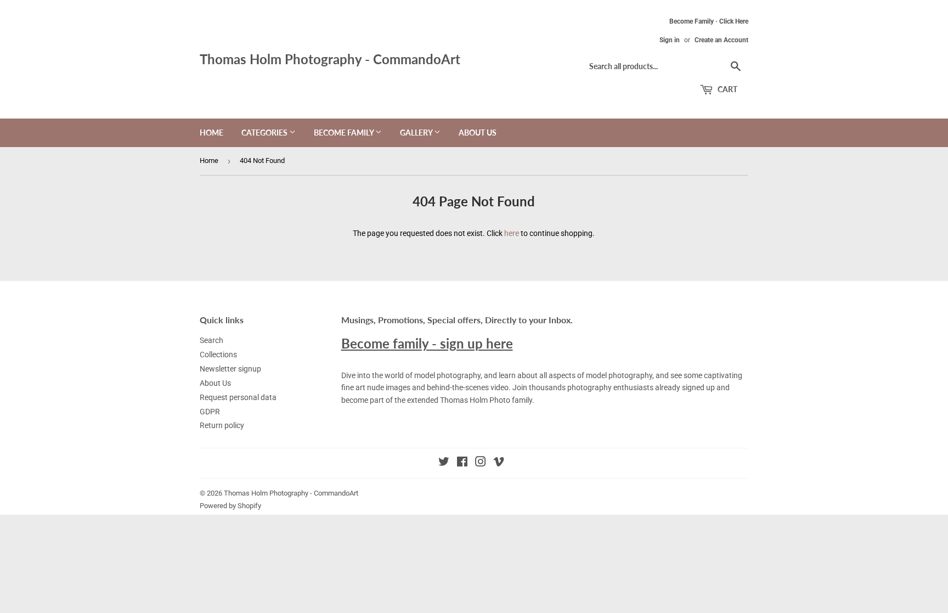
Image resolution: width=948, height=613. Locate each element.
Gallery (417, 132)
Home (211, 132)
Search (211, 340)
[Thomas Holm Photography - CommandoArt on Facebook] (462, 463)
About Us (477, 132)
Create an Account (721, 40)
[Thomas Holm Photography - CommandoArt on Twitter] (443, 463)
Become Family (344, 132)
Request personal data (238, 397)
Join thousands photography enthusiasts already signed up (613, 387)
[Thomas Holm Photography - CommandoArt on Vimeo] (498, 463)
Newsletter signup (230, 368)
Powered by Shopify (230, 506)
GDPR (210, 411)
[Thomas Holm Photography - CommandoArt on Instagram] (480, 463)
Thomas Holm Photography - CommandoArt (330, 59)
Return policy (222, 425)
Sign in (669, 40)
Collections (218, 354)
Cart (726, 89)
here (511, 233)
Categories (265, 132)
